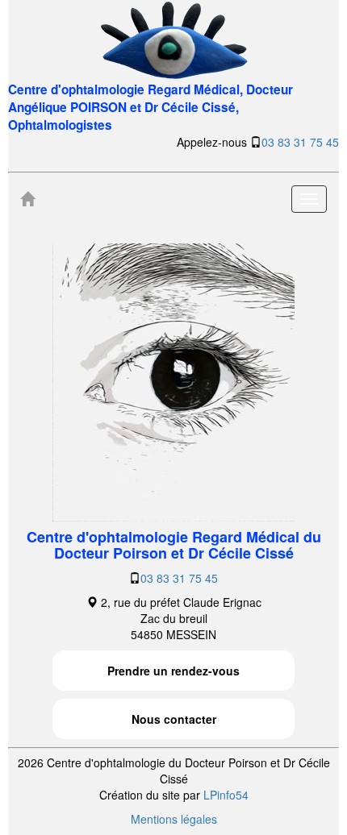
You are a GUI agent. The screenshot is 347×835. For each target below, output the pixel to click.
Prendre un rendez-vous (173, 671)
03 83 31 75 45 (300, 142)
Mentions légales (174, 819)
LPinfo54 (226, 795)
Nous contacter (174, 719)
